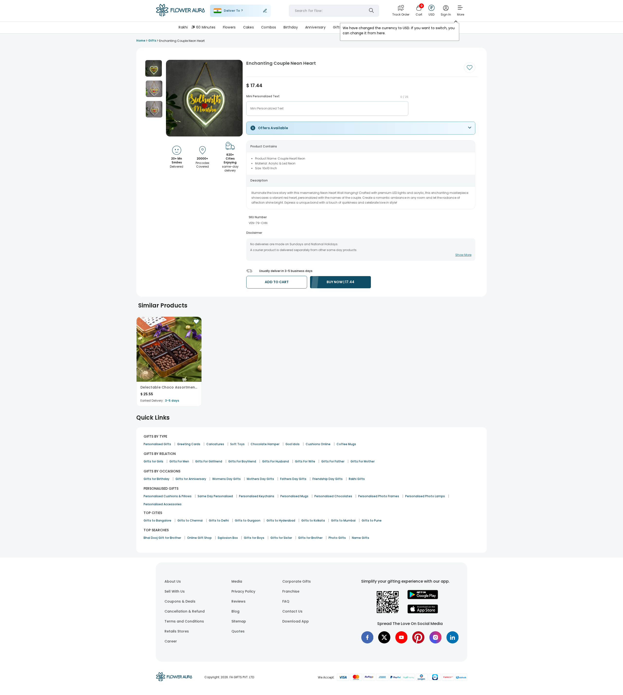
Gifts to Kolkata (313, 520)
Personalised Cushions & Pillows (168, 496)
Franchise (290, 591)
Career (171, 641)
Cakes (248, 27)
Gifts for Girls (153, 461)
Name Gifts (360, 538)
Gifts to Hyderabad (280, 520)
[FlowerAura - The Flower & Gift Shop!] (180, 15)
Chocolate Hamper (265, 444)
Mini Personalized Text (263, 96)
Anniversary (315, 27)
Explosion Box (228, 538)
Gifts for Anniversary (190, 479)
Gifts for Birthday (156, 479)
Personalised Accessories (163, 504)
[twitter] (384, 637)
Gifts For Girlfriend (208, 461)
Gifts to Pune (372, 520)
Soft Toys (237, 444)
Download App (295, 621)
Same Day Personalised (215, 496)
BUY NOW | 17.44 (340, 282)
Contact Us (292, 611)
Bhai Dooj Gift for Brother (162, 538)
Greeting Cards (188, 444)
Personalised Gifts (157, 444)
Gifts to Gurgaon (247, 520)
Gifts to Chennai (190, 520)
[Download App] (422, 598)
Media (236, 581)
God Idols (292, 444)
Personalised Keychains (256, 496)
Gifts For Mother (362, 461)
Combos (268, 27)
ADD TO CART (277, 282)
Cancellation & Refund (185, 611)
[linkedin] (452, 637)
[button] (153, 68)
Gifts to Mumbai (343, 520)
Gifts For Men (179, 461)
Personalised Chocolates (333, 496)
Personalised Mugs (294, 496)
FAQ (285, 601)
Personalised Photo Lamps (425, 496)
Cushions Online (318, 444)
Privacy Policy (243, 591)
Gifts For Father (332, 461)
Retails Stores (177, 631)
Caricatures (215, 444)
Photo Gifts (337, 538)
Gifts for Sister (281, 538)
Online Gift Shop (199, 538)
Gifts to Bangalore (157, 520)
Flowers (229, 27)
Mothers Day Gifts (260, 479)
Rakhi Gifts (357, 479)
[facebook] (367, 637)
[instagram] (435, 637)
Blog (235, 611)
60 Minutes (206, 27)
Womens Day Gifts (226, 479)
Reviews (238, 601)
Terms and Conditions (184, 621)
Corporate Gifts (296, 581)
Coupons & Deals (180, 601)
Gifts (337, 27)
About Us (173, 581)
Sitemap (238, 621)
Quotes (238, 631)
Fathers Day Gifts (293, 479)
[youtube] (401, 637)
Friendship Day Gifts (327, 479)
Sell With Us (175, 591)
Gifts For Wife (305, 461)
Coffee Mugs (346, 444)
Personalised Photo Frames (378, 496)
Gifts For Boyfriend (242, 461)
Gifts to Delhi (219, 520)
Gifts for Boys (254, 538)
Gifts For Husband (275, 461)
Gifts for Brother (310, 538)
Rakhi (183, 27)
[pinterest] (418, 637)
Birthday (291, 27)
